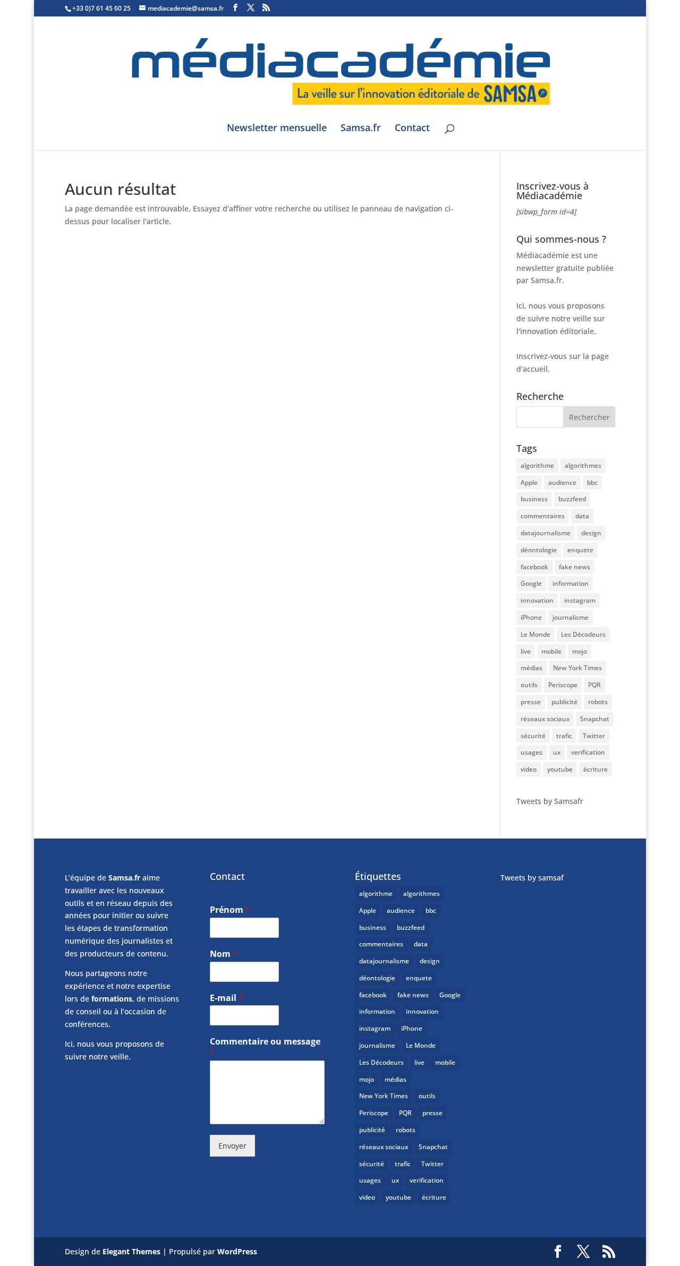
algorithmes (583, 465)
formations (111, 999)
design (591, 532)
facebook (534, 566)
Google (531, 583)
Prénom (230, 910)
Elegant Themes (131, 1251)
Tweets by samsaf (532, 877)
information (570, 583)
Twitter (594, 735)
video (529, 769)
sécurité (533, 735)
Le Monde (535, 634)
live (526, 651)
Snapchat (594, 718)
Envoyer (232, 1146)
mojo (579, 651)
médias (531, 667)
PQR (594, 684)
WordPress (237, 1251)
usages (531, 752)
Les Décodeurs (583, 634)
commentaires (543, 515)
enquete (580, 549)
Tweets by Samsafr (549, 801)
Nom (223, 954)
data (582, 515)
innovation (537, 600)
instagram (580, 600)
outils (529, 684)
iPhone (531, 617)
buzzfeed (572, 498)
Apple (529, 482)
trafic (564, 735)
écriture (595, 769)
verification (588, 752)
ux (556, 752)
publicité (564, 701)
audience (562, 482)
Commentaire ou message (265, 1047)
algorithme (537, 465)
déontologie (539, 549)
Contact (412, 129)
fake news (574, 566)
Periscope (562, 684)
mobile (551, 651)
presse (531, 701)
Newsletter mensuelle (277, 129)
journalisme (570, 617)
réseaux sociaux (545, 718)
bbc (592, 482)
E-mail (226, 998)
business (534, 498)
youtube (560, 769)
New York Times (577, 667)
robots (598, 701)
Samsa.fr (361, 129)
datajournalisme (546, 532)
